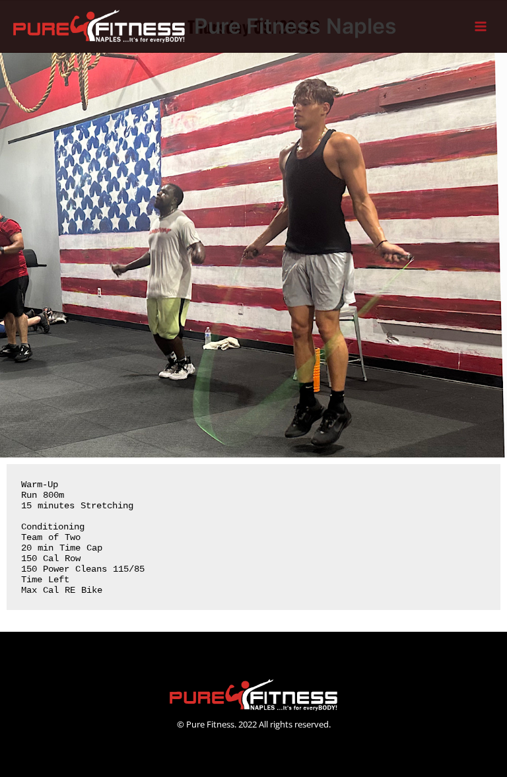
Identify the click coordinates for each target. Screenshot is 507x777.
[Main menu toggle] (480, 26)
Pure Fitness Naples (295, 26)
